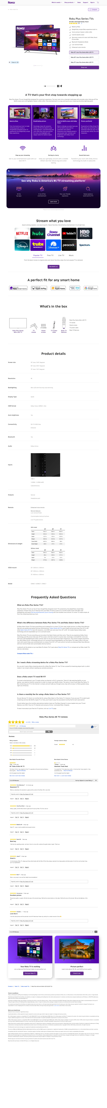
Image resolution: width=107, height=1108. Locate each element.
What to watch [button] (56, 2)
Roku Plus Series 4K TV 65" (26, 794)
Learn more (53, 201)
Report (27, 798)
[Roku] (11, 2)
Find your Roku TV (30, 973)
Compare (94, 9)
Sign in (92, 2)
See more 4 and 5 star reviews (17, 775)
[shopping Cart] (98, 3)
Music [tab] (71, 255)
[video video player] (53, 79)
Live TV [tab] (61, 255)
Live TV (51, 708)
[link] (13, 726)
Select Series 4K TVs (26, 630)
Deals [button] (79, 2)
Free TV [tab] (50, 255)
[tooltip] (94, 727)
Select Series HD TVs (56, 628)
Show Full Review (21, 770)
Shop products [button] (68, 2)
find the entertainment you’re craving (42, 612)
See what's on (53, 266)
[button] (34, 65)
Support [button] (85, 2)
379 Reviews (23, 726)
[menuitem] (57, 2)
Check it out (76, 973)
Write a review (35, 722)
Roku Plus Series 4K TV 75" (26, 813)
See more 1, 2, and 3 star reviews (62, 775)
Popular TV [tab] (37, 255)
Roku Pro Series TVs (64, 647)
